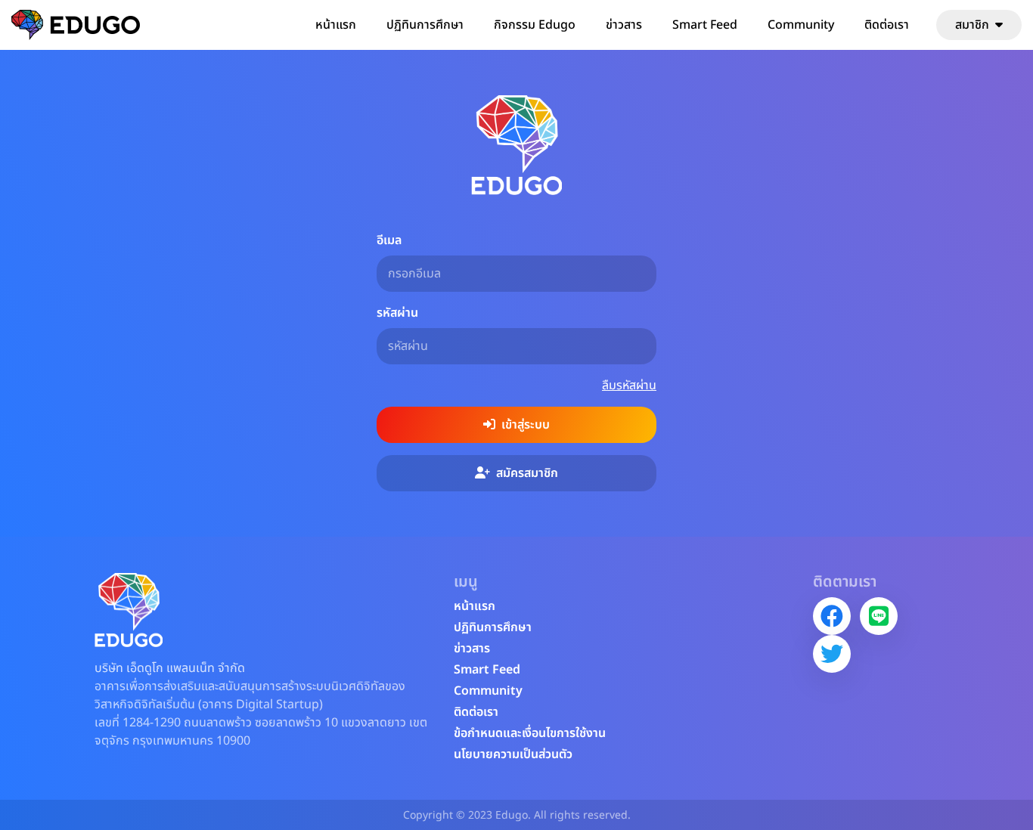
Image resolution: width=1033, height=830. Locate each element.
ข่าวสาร (624, 25)
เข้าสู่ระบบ (525, 425)
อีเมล (389, 240)
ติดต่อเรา (886, 25)
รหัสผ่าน (397, 313)
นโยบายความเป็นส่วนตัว (513, 754)
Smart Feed (704, 25)
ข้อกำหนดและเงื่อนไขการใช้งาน (530, 733)
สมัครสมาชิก (527, 473)
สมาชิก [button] (972, 25)
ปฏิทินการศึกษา (425, 25)
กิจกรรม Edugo (534, 25)
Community (801, 25)
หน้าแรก (335, 25)
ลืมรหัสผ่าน (629, 385)
